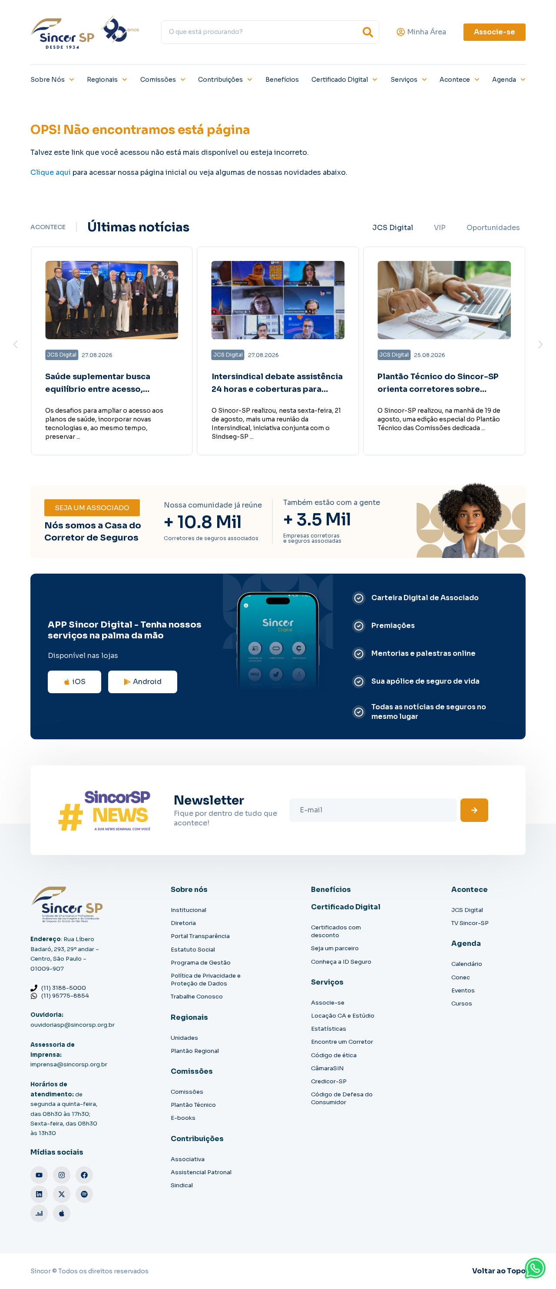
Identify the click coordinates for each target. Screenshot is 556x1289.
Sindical (182, 1185)
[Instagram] (61, 1175)
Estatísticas (328, 1028)
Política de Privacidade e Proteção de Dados (206, 979)
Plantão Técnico (193, 1105)
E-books (183, 1118)
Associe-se (327, 1002)
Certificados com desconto (336, 931)
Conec (460, 977)
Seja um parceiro (335, 948)
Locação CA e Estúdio (342, 1015)
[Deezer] (39, 1213)
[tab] (392, 228)
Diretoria (183, 923)
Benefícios (282, 79)
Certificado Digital (339, 79)
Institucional (188, 910)
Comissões (158, 79)
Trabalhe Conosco (197, 996)
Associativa (188, 1159)
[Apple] (61, 1213)
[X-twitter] (61, 1194)
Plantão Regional (195, 1051)
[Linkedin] (39, 1194)
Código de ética (334, 1055)
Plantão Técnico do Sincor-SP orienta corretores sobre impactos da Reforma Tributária (442, 389)
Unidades (184, 1038)
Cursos (461, 1003)
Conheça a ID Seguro (341, 961)
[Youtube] (39, 1175)
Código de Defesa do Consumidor (342, 1098)
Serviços (404, 79)
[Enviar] (474, 810)
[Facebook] (84, 1175)
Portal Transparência (200, 936)
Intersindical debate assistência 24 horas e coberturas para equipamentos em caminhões (277, 389)
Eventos (463, 990)
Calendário (466, 964)
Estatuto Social (193, 949)
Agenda (504, 79)
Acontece (455, 79)
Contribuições (220, 79)
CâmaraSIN (327, 1068)
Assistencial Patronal (201, 1172)
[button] (15, 344)
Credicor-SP (329, 1081)
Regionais (102, 79)
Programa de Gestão (201, 962)
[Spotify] (84, 1194)
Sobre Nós (47, 79)
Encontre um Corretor (342, 1041)
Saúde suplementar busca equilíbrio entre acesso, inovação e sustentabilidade (103, 389)
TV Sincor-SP (470, 923)
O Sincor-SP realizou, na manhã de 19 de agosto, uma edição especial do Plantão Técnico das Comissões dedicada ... (438, 419)
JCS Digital (467, 910)
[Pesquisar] (368, 32)
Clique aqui (50, 172)
